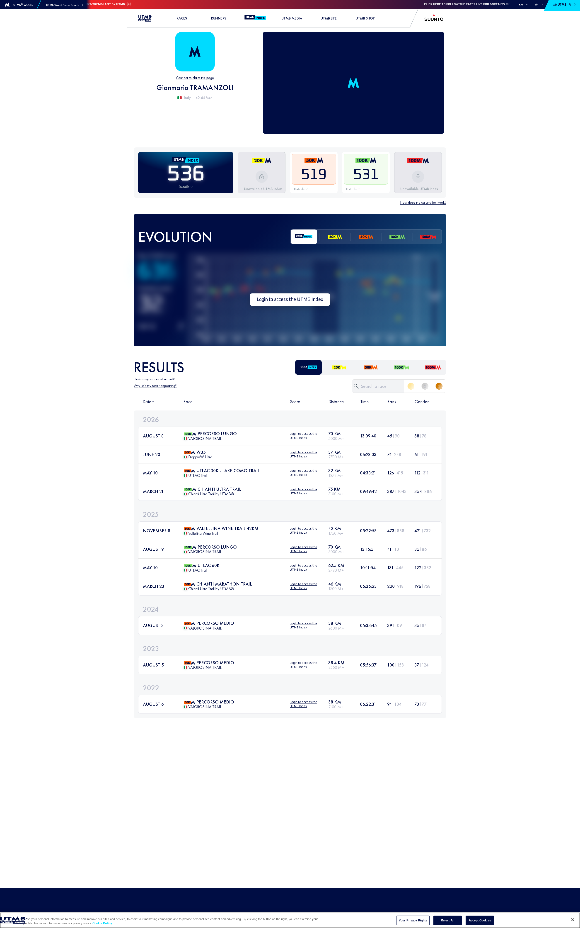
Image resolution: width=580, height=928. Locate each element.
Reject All (447, 920)
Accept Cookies (480, 920)
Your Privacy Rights (413, 920)
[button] (65, 5)
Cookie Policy (102, 923)
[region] (290, 920)
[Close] (573, 920)
